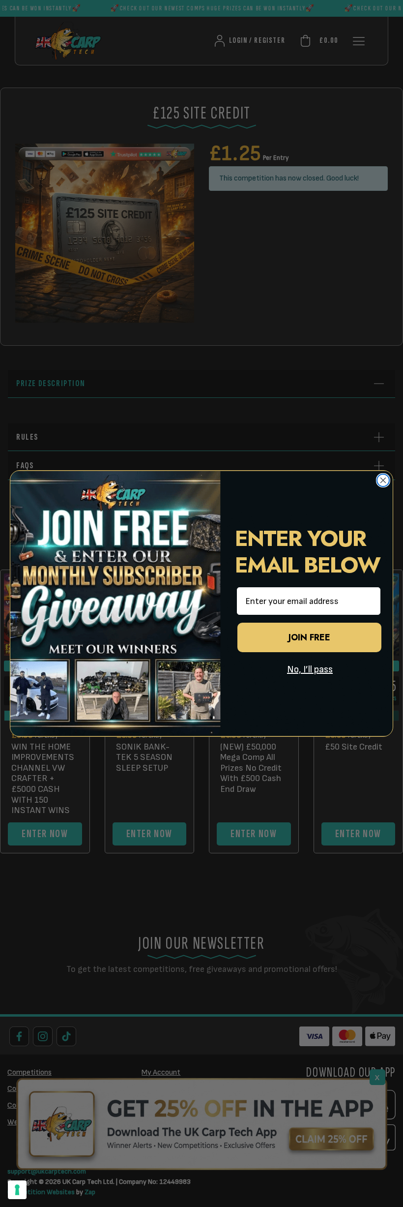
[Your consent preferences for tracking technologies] (17, 1189)
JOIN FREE (309, 637)
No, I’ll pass (310, 669)
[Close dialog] (383, 480)
